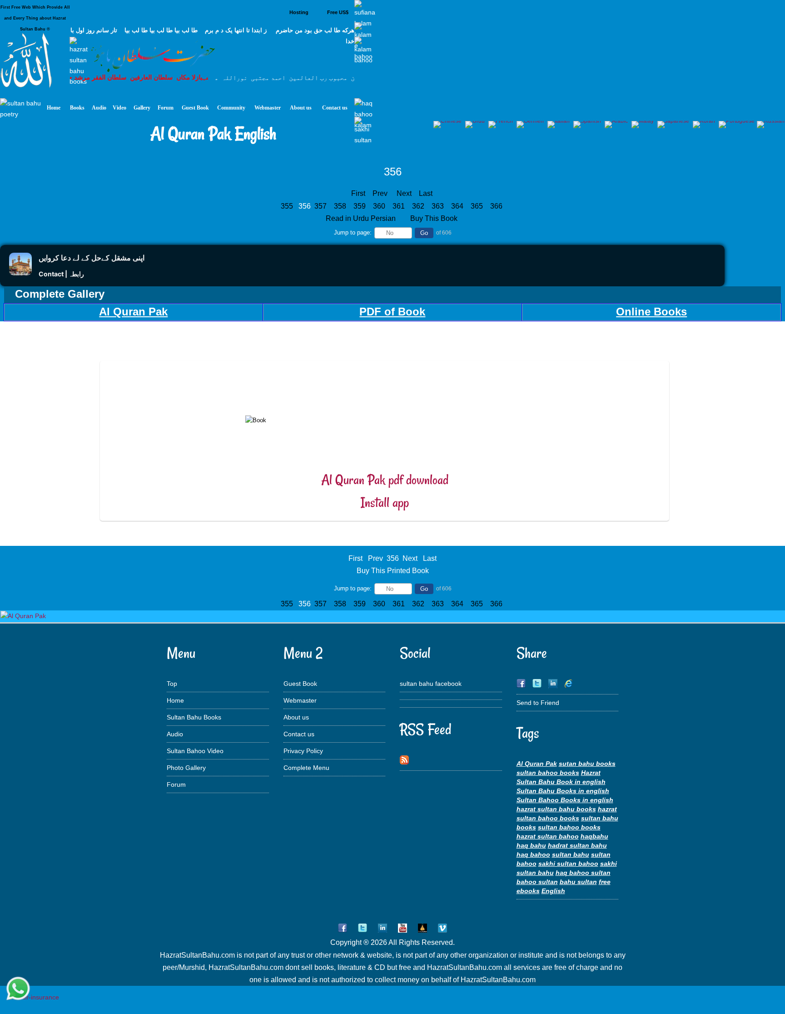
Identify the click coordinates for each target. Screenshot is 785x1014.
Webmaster (300, 700)
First (358, 193)
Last (425, 193)
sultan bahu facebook (431, 683)
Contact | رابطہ (61, 274)
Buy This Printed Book (392, 570)
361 (399, 206)
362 (419, 206)
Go (424, 233)
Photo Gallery (186, 767)
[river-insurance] (34, 997)
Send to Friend (538, 702)
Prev (380, 193)
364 (458, 206)
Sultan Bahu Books (194, 717)
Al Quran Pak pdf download (384, 479)
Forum (176, 784)
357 (321, 206)
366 (497, 206)
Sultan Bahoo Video (195, 750)
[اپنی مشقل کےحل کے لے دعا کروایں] (20, 273)
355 (288, 206)
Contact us (298, 734)
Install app (385, 502)
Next (404, 193)
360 (380, 206)
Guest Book (300, 683)
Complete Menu (306, 767)
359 (360, 206)
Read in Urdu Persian (361, 218)
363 (438, 206)
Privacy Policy (303, 750)
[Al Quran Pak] (23, 615)
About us (296, 717)
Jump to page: (353, 232)
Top (172, 683)
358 (341, 206)
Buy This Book (435, 218)
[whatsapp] (18, 989)
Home (175, 700)
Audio (175, 734)
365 (478, 206)
